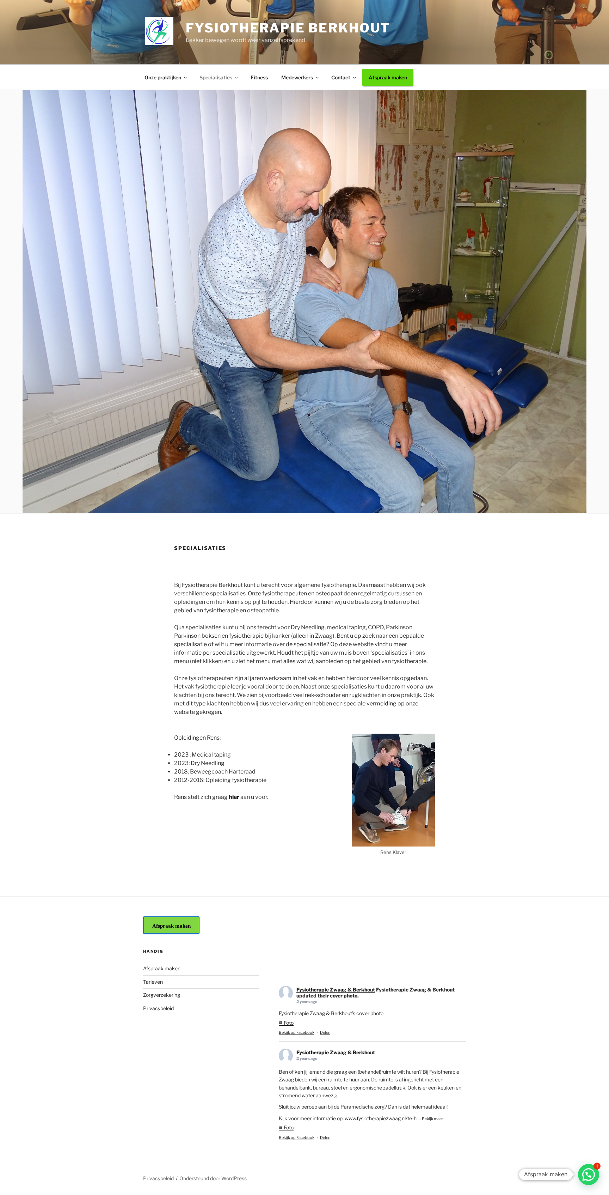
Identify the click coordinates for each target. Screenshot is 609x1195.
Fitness (259, 77)
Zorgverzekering (161, 995)
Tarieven (153, 982)
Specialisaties (215, 77)
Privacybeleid (158, 1008)
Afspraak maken (388, 77)
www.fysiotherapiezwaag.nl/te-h (381, 1118)
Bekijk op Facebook (296, 1032)
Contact (340, 77)
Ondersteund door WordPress (213, 1178)
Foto (289, 1023)
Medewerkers (297, 77)
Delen (325, 1032)
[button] (588, 1174)
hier (234, 797)
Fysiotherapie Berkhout (288, 28)
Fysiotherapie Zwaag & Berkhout (335, 990)
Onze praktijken (162, 77)
